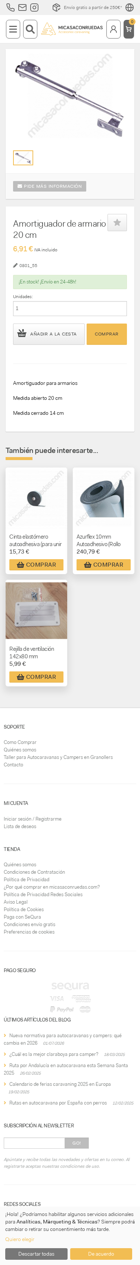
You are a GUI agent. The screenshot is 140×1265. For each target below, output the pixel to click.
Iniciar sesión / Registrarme (33, 819)
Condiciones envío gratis (29, 924)
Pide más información (52, 186)
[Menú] (13, 29)
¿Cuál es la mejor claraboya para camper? (53, 1054)
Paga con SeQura (22, 917)
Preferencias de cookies (29, 932)
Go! (76, 1143)
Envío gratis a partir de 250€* (93, 7)
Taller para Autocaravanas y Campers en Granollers (58, 757)
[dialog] (70, 1236)
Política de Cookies (24, 909)
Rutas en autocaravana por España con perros (58, 1103)
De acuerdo (101, 1253)
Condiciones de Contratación (34, 872)
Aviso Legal (16, 902)
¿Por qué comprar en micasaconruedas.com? (52, 887)
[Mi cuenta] (113, 29)
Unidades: (23, 297)
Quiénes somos (20, 750)
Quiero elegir (19, 1239)
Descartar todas (36, 1253)
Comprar (107, 334)
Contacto (13, 765)
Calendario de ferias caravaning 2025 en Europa (60, 1084)
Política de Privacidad (26, 879)
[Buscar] (30, 29)
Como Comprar (20, 742)
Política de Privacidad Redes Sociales (43, 894)
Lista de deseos (20, 826)
